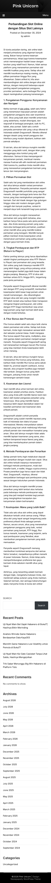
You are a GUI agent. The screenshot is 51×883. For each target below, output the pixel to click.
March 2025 (9, 809)
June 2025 (8, 790)
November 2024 (11, 835)
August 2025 (9, 777)
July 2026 (8, 706)
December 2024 (11, 828)
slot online (24, 108)
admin (27, 36)
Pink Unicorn (25, 5)
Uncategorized (10, 864)
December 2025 (11, 751)
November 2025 (11, 758)
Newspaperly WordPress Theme (26, 879)
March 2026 (9, 732)
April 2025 (8, 803)
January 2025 (10, 822)
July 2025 (8, 783)
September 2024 (11, 848)
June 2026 (8, 713)
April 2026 (8, 726)
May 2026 (8, 719)
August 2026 (9, 700)
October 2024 (10, 841)
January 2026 (10, 745)
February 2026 (10, 738)
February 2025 (10, 815)
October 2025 (10, 764)
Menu (45, 15)
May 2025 (8, 796)
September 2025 (11, 771)
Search (7, 598)
